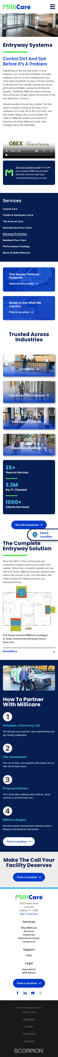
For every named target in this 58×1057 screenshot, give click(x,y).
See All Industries (27, 524)
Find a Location (17, 841)
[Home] (16, 6)
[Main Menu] (52, 6)
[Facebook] (17, 993)
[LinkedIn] (25, 993)
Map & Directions (29, 913)
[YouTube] (32, 993)
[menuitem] (29, 209)
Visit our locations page (28, 167)
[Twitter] (40, 993)
